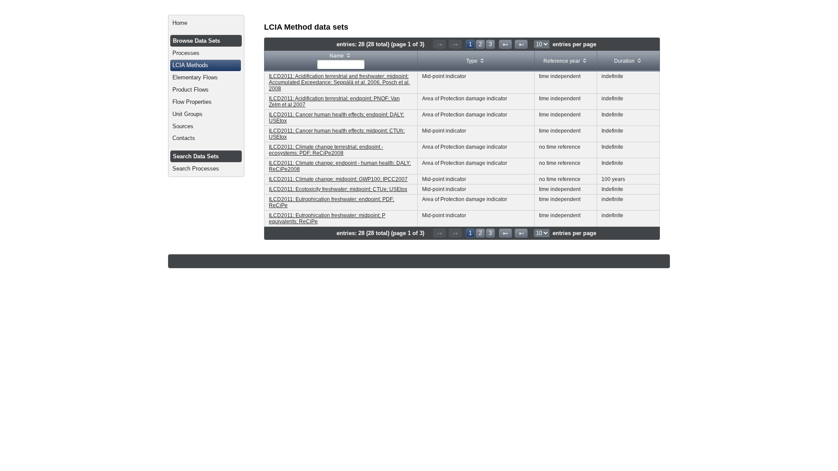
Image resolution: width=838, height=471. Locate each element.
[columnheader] (341, 61)
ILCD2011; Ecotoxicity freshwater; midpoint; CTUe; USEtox (338, 189)
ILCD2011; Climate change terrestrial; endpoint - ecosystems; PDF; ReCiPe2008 (326, 150)
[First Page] (439, 44)
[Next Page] (505, 44)
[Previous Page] (455, 44)
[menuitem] (206, 23)
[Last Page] (521, 44)
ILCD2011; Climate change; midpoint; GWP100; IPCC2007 (338, 179)
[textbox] (341, 64)
